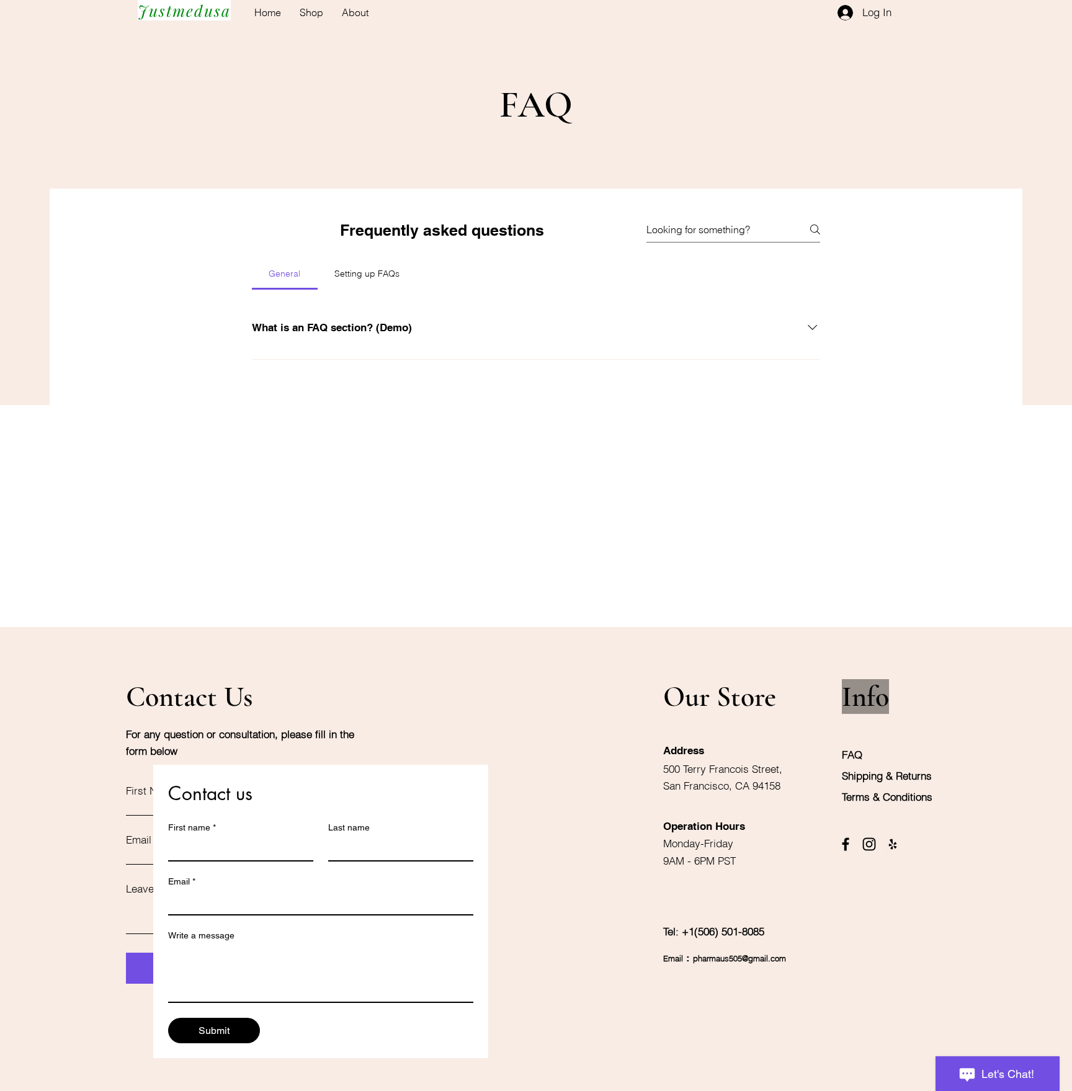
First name (192, 827)
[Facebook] (845, 844)
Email (181, 881)
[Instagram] (869, 844)
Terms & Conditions (887, 796)
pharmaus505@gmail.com (739, 958)
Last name (349, 827)
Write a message (201, 935)
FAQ (852, 754)
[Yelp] (892, 844)
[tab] (285, 273)
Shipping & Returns (888, 775)
